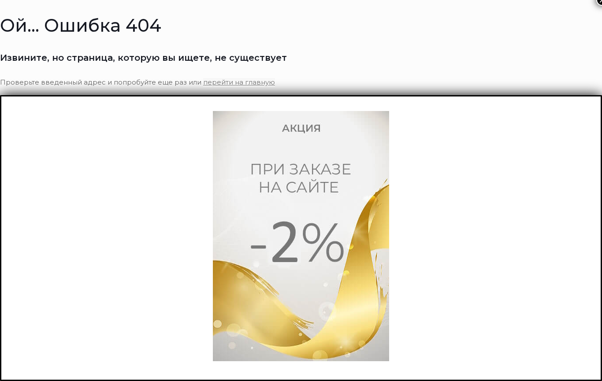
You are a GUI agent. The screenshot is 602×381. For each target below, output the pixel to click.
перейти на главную (239, 82)
